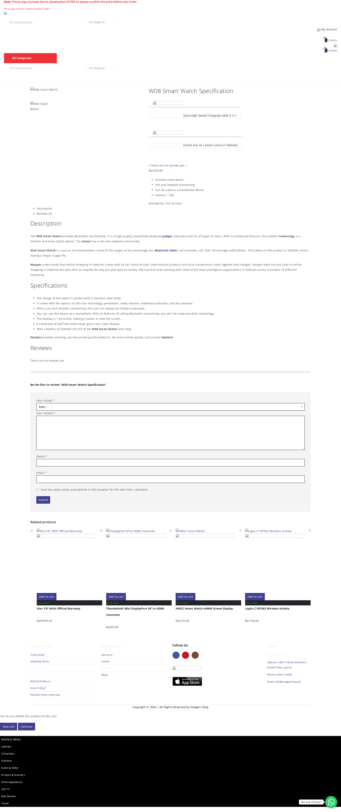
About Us (107, 655)
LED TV (5, 789)
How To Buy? (38, 688)
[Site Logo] (21, 14)
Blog (150, 77)
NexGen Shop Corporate (45, 694)
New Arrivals (64, 77)
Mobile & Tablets (11, 739)
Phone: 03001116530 (279, 674)
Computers (8, 753)
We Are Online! (311, 802)
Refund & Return (40, 681)
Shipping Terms (39, 661)
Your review (45, 413)
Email (41, 473)
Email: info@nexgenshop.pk (284, 681)
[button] (2, 733)
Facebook (176, 655)
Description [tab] (44, 208)
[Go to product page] (69, 560)
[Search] (118, 22)
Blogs (104, 675)
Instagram (195, 655)
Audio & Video (9, 768)
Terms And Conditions (43, 675)
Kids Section (8, 796)
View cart (9, 726)
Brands (84, 77)
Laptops (6, 746)
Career (105, 661)
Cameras (6, 760)
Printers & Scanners (13, 775)
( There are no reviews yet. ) (167, 165)
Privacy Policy (38, 668)
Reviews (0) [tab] (44, 213)
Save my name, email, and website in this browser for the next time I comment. (94, 489)
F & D (24, 77)
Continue (27, 726)
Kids (138, 77)
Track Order (37, 655)
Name (41, 456)
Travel (4, 803)
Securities (102, 77)
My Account (329, 29)
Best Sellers (42, 77)
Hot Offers (122, 77)
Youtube (185, 655)
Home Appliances (11, 782)
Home (11, 77)
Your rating (45, 400)
